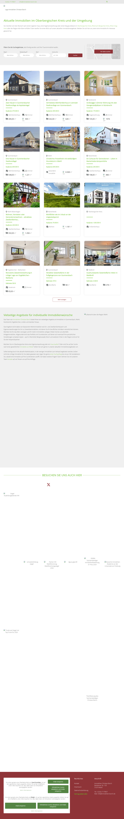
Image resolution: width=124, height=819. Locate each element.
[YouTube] (112, 1)
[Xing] (110, 1)
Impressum (78, 787)
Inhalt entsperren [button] (58, 782)
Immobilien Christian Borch (22, 319)
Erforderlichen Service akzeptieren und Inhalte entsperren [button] (58, 789)
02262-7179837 (102, 792)
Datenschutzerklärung (81, 790)
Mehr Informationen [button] (25, 790)
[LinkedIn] (118, 1)
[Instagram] (116, 2)
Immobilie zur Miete (26, 347)
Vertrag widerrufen (80, 794)
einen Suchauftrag (56, 354)
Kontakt (10, 359)
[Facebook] (103, 1)
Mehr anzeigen (62, 299)
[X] (107, 1)
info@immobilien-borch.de (106, 794)
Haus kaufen (54, 344)
